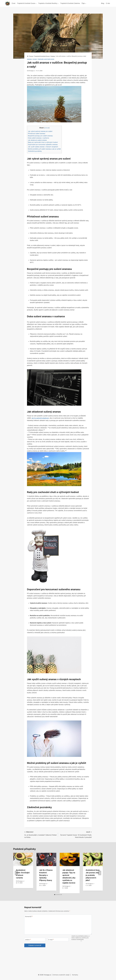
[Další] (99, 873)
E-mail (51, 939)
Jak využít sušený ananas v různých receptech (43, 147)
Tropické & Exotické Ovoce (46, 59)
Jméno (28, 939)
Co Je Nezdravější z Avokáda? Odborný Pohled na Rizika (40, 834)
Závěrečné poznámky (35, 151)
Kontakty (75, 975)
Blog (102, 3)
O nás (108, 3)
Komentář (29, 916)
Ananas (29, 59)
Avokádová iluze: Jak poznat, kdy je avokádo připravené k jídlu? (93, 875)
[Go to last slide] (16, 873)
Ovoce (35, 59)
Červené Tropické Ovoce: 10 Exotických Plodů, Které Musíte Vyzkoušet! (76, 834)
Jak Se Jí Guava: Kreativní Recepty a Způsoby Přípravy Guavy (46, 875)
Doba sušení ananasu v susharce (38, 138)
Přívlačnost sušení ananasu (36, 133)
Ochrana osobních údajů (61, 975)
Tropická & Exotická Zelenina (70, 3)
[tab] (54, 894)
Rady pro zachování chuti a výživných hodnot (43, 142)
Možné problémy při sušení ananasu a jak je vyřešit (44, 149)
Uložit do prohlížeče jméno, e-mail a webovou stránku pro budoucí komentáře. (81, 937)
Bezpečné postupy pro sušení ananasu (40, 136)
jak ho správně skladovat (40, 418)
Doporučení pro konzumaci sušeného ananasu (43, 144)
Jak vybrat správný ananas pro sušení (40, 131)
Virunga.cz (32, 70)
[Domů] (27, 56)
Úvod (13, 3)
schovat (46, 128)
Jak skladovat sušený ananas (37, 140)
